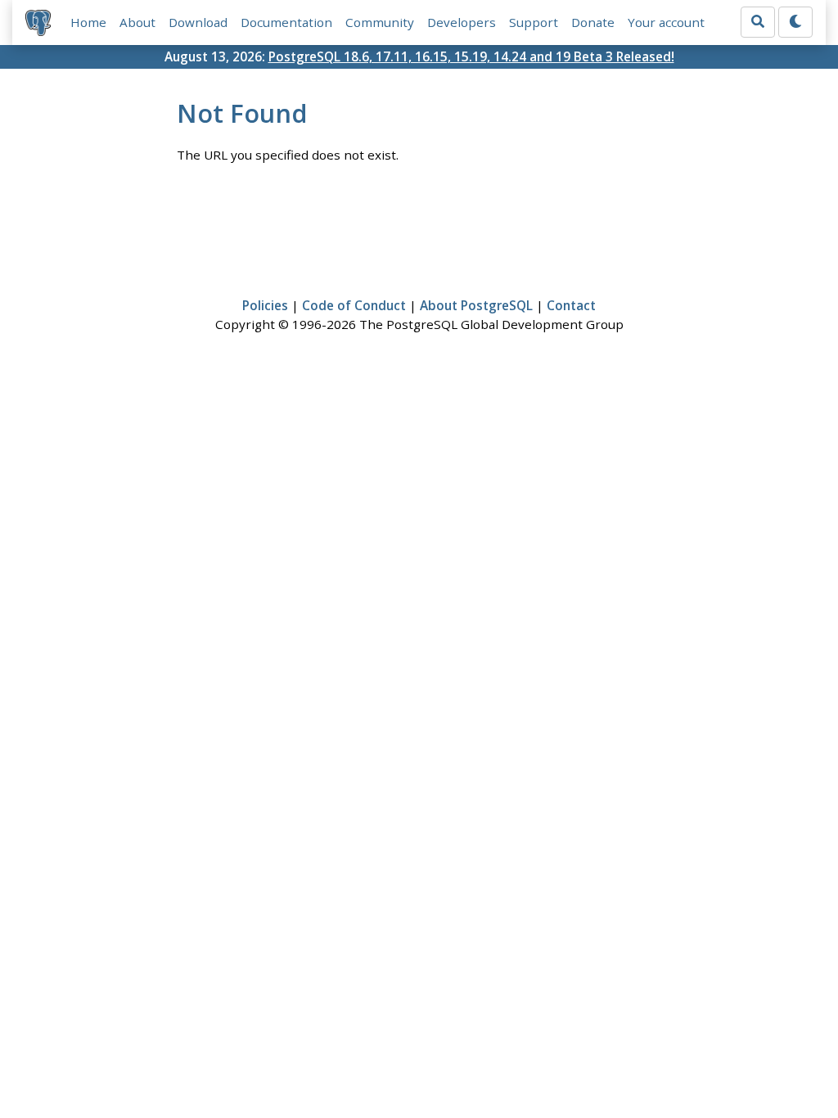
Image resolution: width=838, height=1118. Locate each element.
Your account (666, 22)
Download (198, 22)
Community (379, 22)
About (137, 22)
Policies (265, 305)
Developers (461, 22)
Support (533, 22)
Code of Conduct (354, 305)
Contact (571, 305)
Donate (593, 22)
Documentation (286, 22)
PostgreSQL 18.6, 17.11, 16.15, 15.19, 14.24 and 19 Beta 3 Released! (471, 56)
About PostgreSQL (476, 305)
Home (88, 22)
